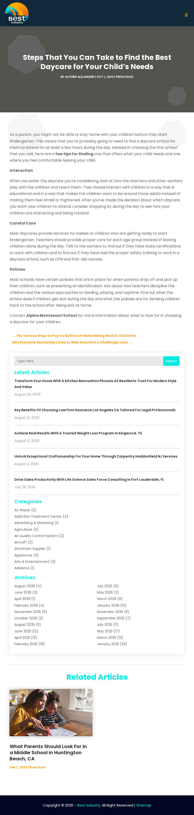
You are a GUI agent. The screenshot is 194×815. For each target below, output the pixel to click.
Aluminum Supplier (29, 548)
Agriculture (23, 529)
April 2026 (22, 598)
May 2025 (105, 631)
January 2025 (108, 644)
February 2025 (26, 644)
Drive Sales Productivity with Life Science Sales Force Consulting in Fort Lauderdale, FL (89, 479)
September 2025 (110, 618)
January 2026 (108, 605)
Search (171, 361)
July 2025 (104, 624)
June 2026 (22, 592)
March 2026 (106, 598)
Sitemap (143, 805)
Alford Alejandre (79, 77)
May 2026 (105, 592)
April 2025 (22, 637)
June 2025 (22, 631)
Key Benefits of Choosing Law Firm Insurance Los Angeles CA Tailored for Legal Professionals (95, 410)
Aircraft (20, 542)
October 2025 (25, 618)
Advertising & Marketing (33, 522)
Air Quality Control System (36, 535)
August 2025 (24, 624)
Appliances (23, 555)
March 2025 (106, 637)
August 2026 (24, 586)
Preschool (125, 77)
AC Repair (22, 510)
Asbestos (21, 568)
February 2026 (26, 605)
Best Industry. (89, 805)
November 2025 (110, 611)
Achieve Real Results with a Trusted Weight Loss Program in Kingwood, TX (78, 433)
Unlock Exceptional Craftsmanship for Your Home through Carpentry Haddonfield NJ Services (95, 456)
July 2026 (104, 586)
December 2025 (27, 611)
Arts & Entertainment (31, 561)
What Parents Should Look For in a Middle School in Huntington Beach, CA (48, 752)
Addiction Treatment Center (38, 516)
